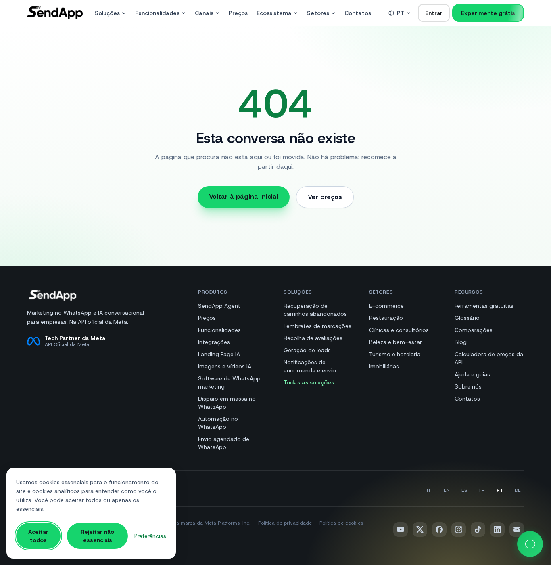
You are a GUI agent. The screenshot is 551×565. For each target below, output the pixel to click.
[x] (420, 529)
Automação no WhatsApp (218, 423)
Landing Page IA (219, 354)
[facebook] (439, 529)
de (518, 490)
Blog (461, 342)
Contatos (357, 13)
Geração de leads (307, 350)
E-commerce (386, 305)
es (464, 490)
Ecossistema (274, 13)
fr (482, 490)
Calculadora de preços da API (489, 358)
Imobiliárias (384, 366)
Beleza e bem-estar (395, 342)
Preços (238, 13)
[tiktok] (478, 529)
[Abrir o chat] (530, 544)
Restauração (386, 317)
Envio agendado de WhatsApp (223, 443)
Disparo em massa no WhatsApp (227, 402)
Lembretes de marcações (317, 326)
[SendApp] (55, 12)
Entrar (433, 13)
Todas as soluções (309, 382)
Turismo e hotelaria (394, 354)
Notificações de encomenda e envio (310, 366)
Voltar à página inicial (243, 196)
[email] (516, 529)
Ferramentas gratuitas (484, 305)
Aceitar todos (38, 536)
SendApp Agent (219, 305)
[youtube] (400, 529)
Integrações (214, 342)
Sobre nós (468, 386)
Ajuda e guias (472, 374)
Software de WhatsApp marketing (229, 382)
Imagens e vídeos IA (224, 366)
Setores (318, 13)
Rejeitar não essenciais (97, 536)
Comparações (474, 330)
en (447, 490)
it (429, 490)
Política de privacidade (285, 523)
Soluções (107, 13)
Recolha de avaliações (313, 338)
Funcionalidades (157, 13)
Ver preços (325, 197)
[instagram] (458, 529)
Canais (204, 13)
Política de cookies (341, 523)
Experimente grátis (488, 13)
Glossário (467, 317)
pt (400, 13)
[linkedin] (497, 529)
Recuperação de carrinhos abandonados (315, 309)
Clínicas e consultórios (399, 330)
